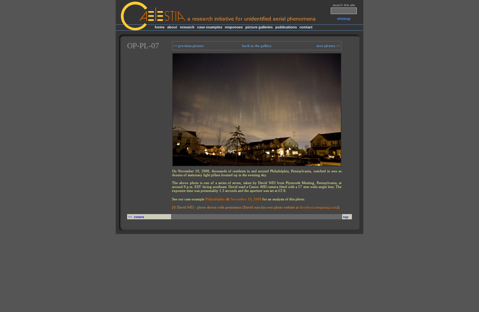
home (160, 27)
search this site (344, 5)
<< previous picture (188, 46)
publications (286, 27)
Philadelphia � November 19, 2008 (233, 199)
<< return (136, 217)
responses (234, 27)
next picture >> (328, 46)
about (172, 27)
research (187, 27)
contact (305, 27)
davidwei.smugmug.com (318, 207)
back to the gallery (257, 46)
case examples (209, 27)
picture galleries (259, 27)
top (345, 217)
